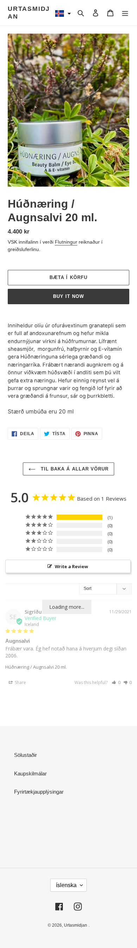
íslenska (66, 885)
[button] (62, 13)
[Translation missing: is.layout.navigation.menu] (125, 12)
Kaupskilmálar (30, 773)
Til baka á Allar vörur (74, 469)
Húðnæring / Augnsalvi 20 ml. (36, 667)
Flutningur (66, 242)
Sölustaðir (25, 755)
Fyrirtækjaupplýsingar (39, 792)
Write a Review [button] (71, 566)
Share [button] (20, 682)
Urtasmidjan (29, 12)
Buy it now (68, 296)
